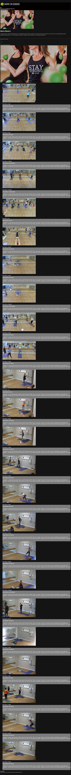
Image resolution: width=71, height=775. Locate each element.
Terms (3, 772)
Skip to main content (3, 0)
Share (1, 37)
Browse (1, 8)
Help (1, 772)
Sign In (7, 9)
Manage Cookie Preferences (15, 772)
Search (4, 8)
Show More (2, 771)
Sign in (13, 8)
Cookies (8, 772)
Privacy (5, 772)
